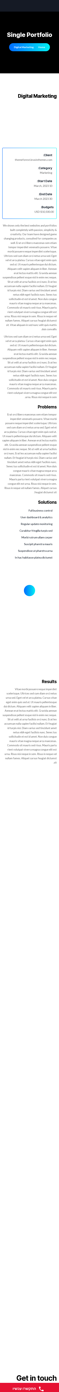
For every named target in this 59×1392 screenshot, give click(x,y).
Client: (47, 155)
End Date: (45, 194)
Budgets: (47, 207)
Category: (45, 168)
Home (41, 47)
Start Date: (44, 181)
